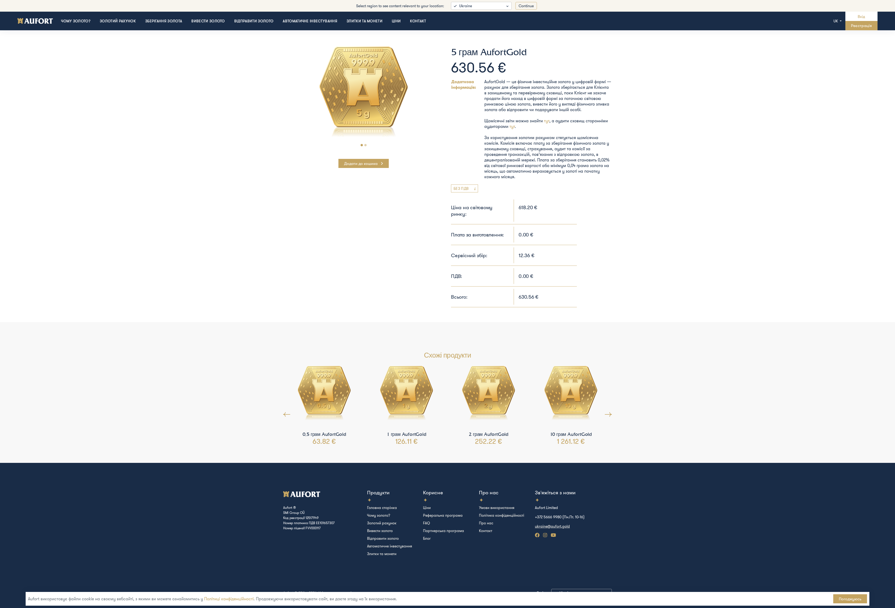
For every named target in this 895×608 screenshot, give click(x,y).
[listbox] (481, 6)
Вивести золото (208, 21)
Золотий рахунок (118, 21)
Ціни (396, 21)
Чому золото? (75, 21)
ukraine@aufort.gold (552, 526)
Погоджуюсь (850, 598)
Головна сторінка (382, 507)
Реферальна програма (443, 515)
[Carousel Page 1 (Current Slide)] (362, 145)
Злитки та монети (364, 21)
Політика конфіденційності (501, 515)
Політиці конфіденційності (229, 598)
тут (546, 120)
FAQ (426, 523)
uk (836, 21)
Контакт (418, 21)
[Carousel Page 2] (365, 145)
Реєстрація (861, 25)
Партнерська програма (443, 530)
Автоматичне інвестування (310, 21)
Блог (427, 538)
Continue (526, 5)
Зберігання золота (163, 21)
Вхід (861, 16)
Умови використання (496, 507)
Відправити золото (253, 21)
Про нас (486, 523)
